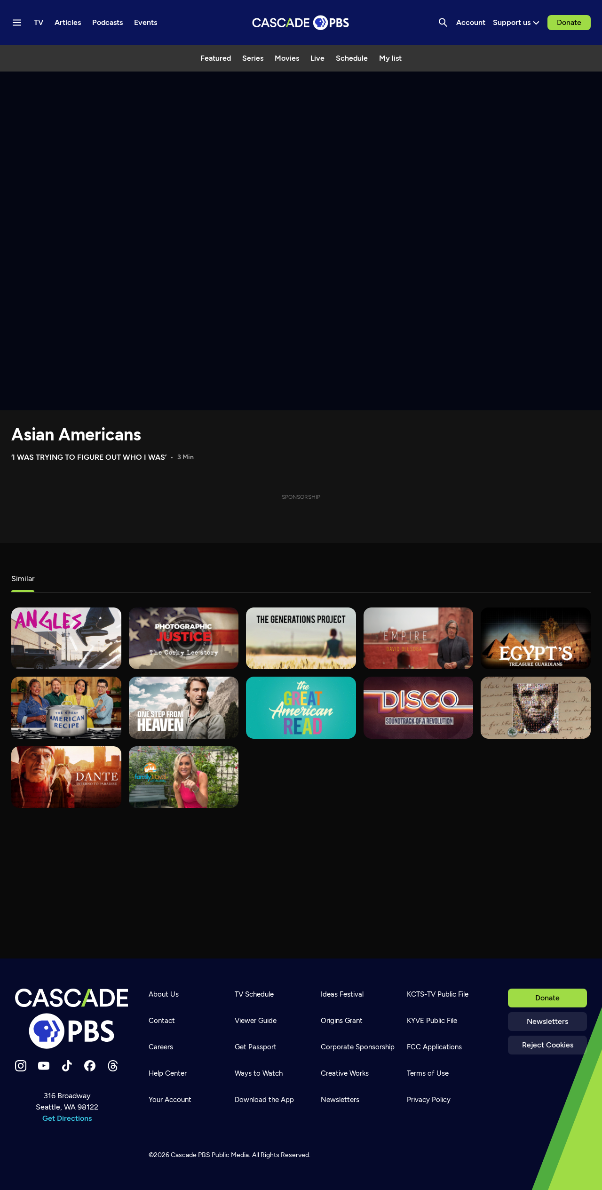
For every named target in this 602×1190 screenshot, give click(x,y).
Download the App (264, 1099)
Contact (162, 1020)
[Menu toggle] (17, 22)
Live (317, 58)
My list (390, 58)
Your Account (170, 1099)
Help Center (168, 1073)
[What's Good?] (66, 638)
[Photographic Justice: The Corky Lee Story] (184, 638)
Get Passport (256, 1047)
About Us (164, 994)
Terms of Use (428, 1073)
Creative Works (345, 1073)
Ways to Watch (259, 1073)
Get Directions (67, 1118)
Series (252, 58)
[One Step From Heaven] (184, 707)
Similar (22, 578)
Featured (215, 58)
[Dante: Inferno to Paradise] (66, 777)
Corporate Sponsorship (358, 1047)
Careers (161, 1047)
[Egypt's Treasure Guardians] (536, 638)
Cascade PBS (190, 1155)
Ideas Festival (342, 994)
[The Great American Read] (301, 707)
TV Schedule (254, 994)
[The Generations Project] (301, 638)
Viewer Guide (256, 1020)
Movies (287, 58)
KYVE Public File (432, 1020)
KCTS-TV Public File (437, 994)
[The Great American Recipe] (66, 707)
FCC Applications (434, 1047)
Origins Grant (342, 1020)
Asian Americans (76, 434)
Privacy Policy (429, 1099)
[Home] (71, 1019)
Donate (569, 22)
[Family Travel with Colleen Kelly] (184, 777)
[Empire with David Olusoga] (419, 638)
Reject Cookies (547, 1044)
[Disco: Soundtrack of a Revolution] (419, 707)
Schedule (352, 58)
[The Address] (536, 707)
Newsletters (547, 1021)
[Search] (443, 22)
